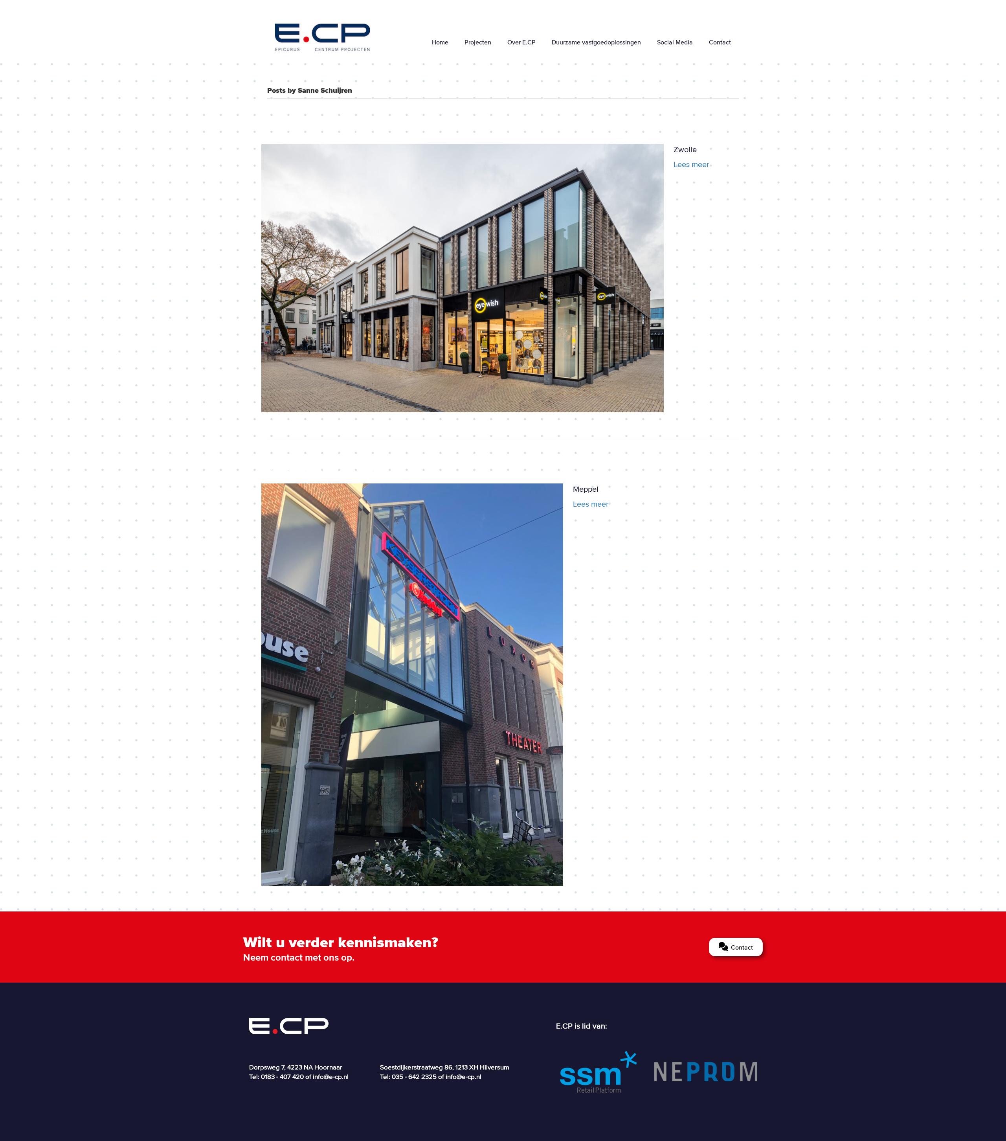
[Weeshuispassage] (462, 277)
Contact (720, 42)
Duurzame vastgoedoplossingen (596, 42)
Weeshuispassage (349, 124)
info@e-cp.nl (331, 1076)
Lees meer (691, 164)
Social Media (675, 42)
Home (440, 42)
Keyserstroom (331, 463)
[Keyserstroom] (412, 684)
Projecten (477, 42)
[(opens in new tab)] (598, 1071)
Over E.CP (521, 42)
